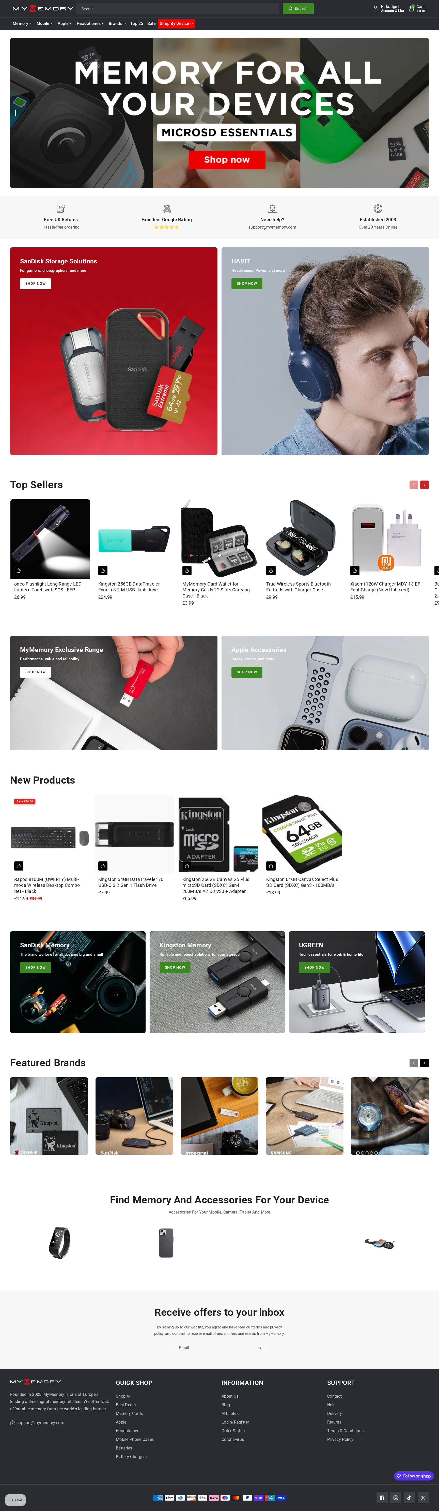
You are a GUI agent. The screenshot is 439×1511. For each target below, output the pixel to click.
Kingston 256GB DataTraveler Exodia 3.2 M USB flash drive (129, 586)
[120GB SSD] (272, 1245)
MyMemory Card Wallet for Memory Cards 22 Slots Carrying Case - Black (216, 590)
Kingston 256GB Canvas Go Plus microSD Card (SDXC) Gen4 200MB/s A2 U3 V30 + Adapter (215, 885)
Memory (20, 23)
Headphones (89, 23)
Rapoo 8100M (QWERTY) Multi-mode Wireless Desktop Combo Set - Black (47, 885)
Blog (226, 1404)
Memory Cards (129, 1413)
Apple (63, 23)
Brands (115, 23)
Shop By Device (174, 23)
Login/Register (235, 1422)
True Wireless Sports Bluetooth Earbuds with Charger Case (298, 586)
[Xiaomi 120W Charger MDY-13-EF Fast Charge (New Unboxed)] (386, 539)
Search (301, 8)
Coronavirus (233, 1439)
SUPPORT (341, 1382)
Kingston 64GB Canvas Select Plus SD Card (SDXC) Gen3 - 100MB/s (302, 882)
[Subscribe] (259, 1348)
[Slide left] (414, 485)
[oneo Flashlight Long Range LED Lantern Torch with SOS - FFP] (50, 539)
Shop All (123, 1396)
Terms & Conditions (345, 1430)
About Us (230, 1396)
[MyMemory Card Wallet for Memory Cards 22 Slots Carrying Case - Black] (218, 539)
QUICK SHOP (134, 1382)
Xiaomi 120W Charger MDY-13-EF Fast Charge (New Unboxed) (385, 586)
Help (331, 1404)
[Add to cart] (18, 570)
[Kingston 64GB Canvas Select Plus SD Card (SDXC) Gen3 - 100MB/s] (302, 834)
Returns (334, 1422)
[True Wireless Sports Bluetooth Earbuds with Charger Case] (302, 539)
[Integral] (219, 1118)
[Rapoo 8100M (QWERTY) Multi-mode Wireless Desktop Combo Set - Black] (50, 834)
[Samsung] (305, 1118)
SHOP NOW (35, 283)
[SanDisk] (134, 1118)
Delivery (334, 1413)
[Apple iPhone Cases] (166, 1245)
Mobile (43, 23)
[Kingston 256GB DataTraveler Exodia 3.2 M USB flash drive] (134, 539)
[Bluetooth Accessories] (59, 1245)
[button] (417, 8)
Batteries (124, 1448)
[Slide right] (424, 485)
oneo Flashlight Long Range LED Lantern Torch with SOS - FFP (48, 586)
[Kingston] (49, 1118)
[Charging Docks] (379, 1245)
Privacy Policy (340, 1439)
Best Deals (126, 1404)
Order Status (233, 1430)
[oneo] (390, 1118)
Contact (334, 1396)
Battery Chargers (131, 1456)
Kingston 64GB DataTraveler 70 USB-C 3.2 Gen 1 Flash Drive (131, 882)
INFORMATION (242, 1382)
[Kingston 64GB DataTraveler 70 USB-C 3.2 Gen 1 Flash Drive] (134, 834)
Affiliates (230, 1413)
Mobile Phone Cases (135, 1439)
